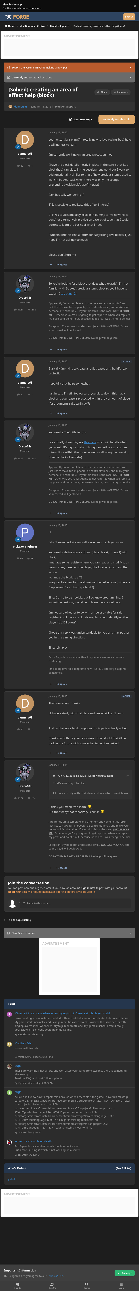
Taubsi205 (23, 1034)
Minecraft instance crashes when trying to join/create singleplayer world (62, 1013)
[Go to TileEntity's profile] (9, 1142)
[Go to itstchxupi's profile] (9, 1092)
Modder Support (65, 106)
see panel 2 (68, 293)
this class (90, 442)
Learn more (7, 6)
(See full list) (123, 1168)
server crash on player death (33, 1141)
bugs (18, 1066)
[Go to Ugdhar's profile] (9, 1066)
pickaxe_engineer (25, 546)
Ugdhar (22, 1083)
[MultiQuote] (50, 264)
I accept (127, 1273)
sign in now (88, 888)
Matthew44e (23, 1043)
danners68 (20, 106)
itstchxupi (23, 1132)
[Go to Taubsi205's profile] (9, 1014)
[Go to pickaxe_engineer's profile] (25, 532)
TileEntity (23, 1154)
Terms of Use (55, 1276)
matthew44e (24, 1056)
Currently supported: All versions (32, 77)
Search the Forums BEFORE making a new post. (40, 67)
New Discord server (23, 933)
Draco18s (25, 298)
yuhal (11, 1179)
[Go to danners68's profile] (10, 106)
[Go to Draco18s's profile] (25, 284)
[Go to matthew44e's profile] (9, 1044)
